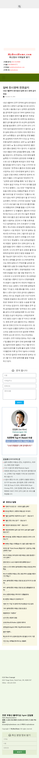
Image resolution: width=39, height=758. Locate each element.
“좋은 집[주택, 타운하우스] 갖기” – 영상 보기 (19, 516)
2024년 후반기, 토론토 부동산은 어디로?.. (18, 511)
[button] (19, 6)
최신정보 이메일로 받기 (19, 57)
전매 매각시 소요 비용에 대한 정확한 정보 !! (17, 562)
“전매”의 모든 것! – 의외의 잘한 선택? (17, 506)
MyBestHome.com (20, 54)
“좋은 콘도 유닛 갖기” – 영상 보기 (16, 520)
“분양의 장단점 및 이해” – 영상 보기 (16, 525)
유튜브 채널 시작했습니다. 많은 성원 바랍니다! (20, 544)
